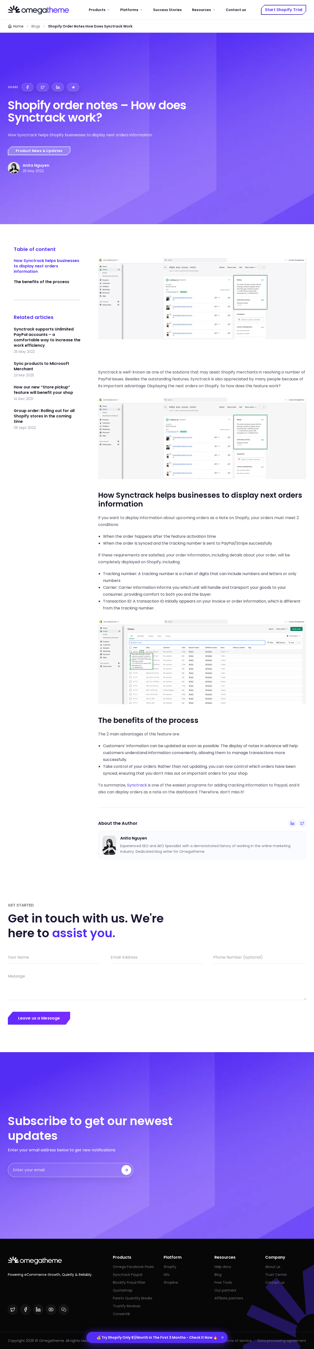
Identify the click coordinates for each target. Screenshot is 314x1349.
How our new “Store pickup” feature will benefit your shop (43, 390)
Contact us (236, 9)
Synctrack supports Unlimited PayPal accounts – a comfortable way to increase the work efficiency (47, 337)
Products (97, 9)
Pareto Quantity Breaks (132, 1298)
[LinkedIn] (292, 823)
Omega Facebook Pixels (133, 1266)
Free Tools (223, 1282)
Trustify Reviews (126, 1306)
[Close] (222, 1337)
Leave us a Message (39, 1018)
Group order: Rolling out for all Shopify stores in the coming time (44, 416)
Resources (201, 9)
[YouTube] (51, 1309)
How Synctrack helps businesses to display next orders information (46, 266)
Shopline (171, 1282)
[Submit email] (126, 1170)
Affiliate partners (228, 1298)
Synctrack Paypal (127, 1274)
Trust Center (276, 1274)
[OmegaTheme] (38, 9)
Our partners (225, 1290)
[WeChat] (64, 1309)
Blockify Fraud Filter (129, 1282)
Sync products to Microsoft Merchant (41, 366)
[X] (13, 1309)
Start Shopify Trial (283, 10)
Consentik (121, 1313)
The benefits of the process (41, 282)
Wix (167, 1274)
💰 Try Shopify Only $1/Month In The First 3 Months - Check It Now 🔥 (157, 1337)
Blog (218, 1274)
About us (272, 1266)
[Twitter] (302, 823)
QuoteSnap (122, 1290)
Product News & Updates (39, 150)
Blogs (35, 26)
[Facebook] (25, 1309)
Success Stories (167, 9)
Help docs (222, 1266)
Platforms (129, 9)
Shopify (170, 1266)
